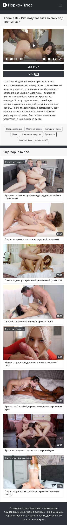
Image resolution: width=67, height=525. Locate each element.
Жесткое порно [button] (34, 129)
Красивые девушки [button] (31, 134)
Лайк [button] (33, 74)
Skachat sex (35, 115)
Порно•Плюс (20, 5)
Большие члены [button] (53, 129)
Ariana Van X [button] (41, 140)
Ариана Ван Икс (45, 81)
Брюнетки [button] (50, 134)
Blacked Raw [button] (25, 140)
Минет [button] (15, 134)
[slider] (11, 59)
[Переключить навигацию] (60, 5)
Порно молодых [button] (14, 129)
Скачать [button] (33, 66)
